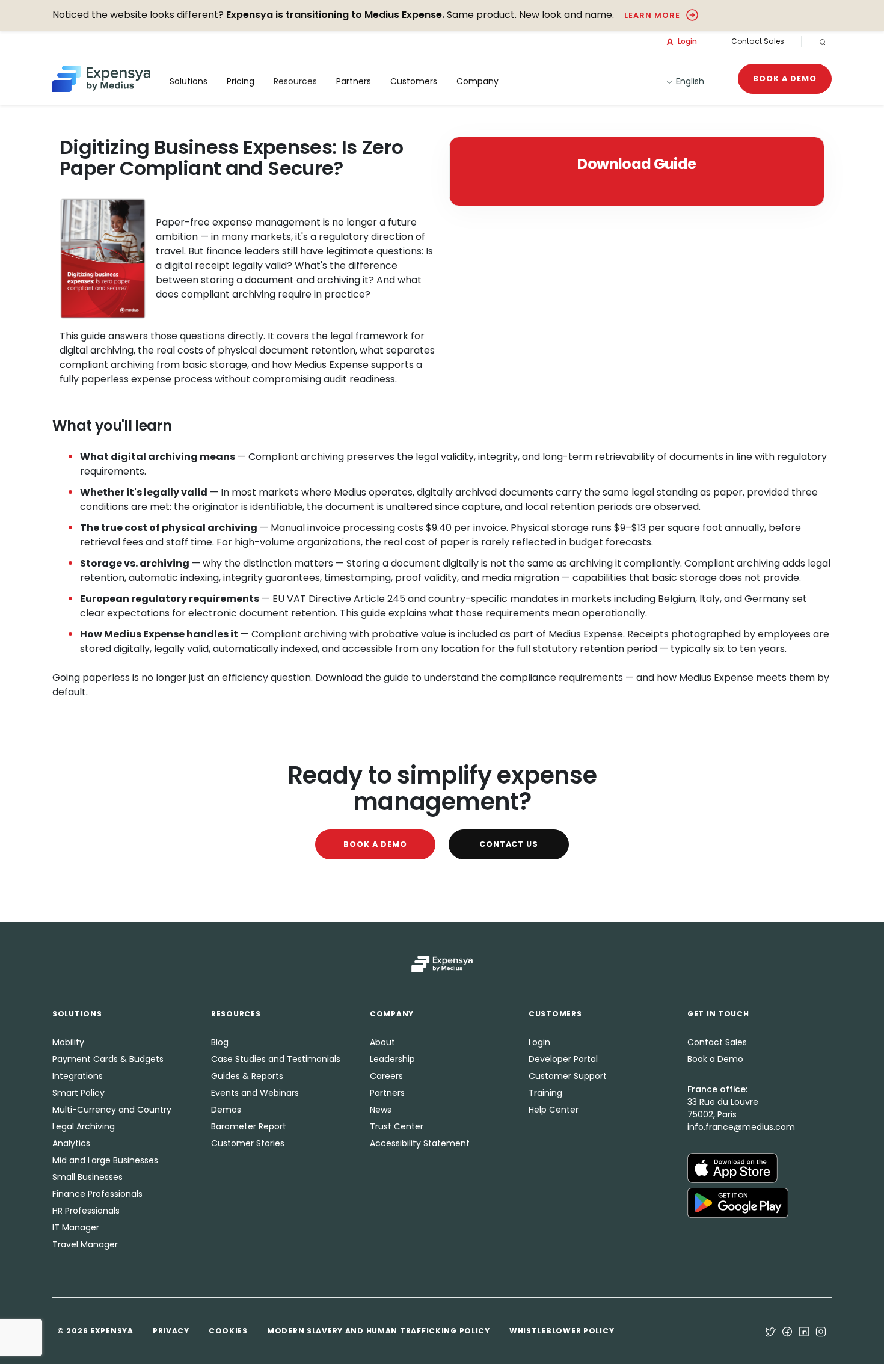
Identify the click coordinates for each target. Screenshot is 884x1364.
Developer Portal (563, 1059)
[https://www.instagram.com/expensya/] (821, 1331)
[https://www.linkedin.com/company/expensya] (804, 1331)
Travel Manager (85, 1244)
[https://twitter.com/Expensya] (770, 1331)
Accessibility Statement (420, 1143)
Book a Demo (785, 78)
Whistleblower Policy (561, 1331)
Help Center (554, 1110)
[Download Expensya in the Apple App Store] (732, 1167)
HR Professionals (86, 1211)
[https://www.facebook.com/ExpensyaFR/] (787, 1331)
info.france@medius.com (741, 1127)
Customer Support (568, 1076)
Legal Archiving (83, 1126)
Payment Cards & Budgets (108, 1059)
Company (477, 81)
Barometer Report (248, 1126)
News (380, 1110)
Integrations (77, 1076)
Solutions (188, 81)
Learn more (652, 15)
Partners (387, 1093)
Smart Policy (78, 1093)
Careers (386, 1076)
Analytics (71, 1143)
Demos (226, 1110)
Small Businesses (87, 1177)
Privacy (171, 1331)
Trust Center (396, 1126)
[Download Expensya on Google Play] (737, 1202)
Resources (295, 81)
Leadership (392, 1059)
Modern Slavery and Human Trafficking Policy (378, 1331)
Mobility (68, 1042)
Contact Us (509, 844)
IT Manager (75, 1227)
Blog (220, 1042)
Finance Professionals (97, 1194)
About (382, 1042)
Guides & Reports (247, 1076)
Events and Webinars (255, 1093)
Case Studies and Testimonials (275, 1059)
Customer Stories (247, 1143)
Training (545, 1093)
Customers (413, 81)
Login (686, 41)
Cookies (228, 1331)
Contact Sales (757, 41)
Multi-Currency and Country (111, 1110)
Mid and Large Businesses (105, 1160)
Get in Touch (718, 1014)
